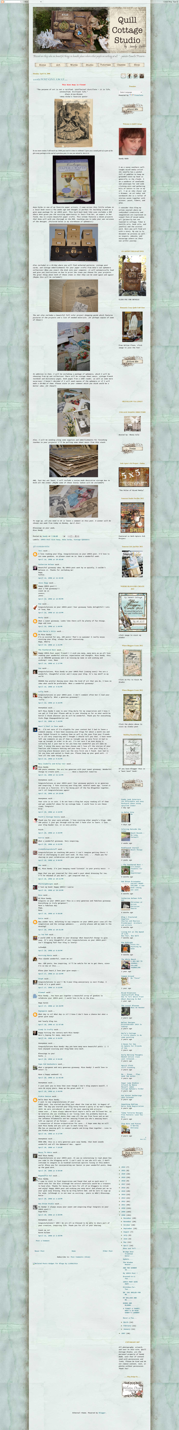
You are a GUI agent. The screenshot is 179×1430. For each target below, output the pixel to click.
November (127, 1222)
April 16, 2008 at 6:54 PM (50, 951)
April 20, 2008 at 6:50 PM (50, 1215)
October (127, 1225)
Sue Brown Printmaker (131, 882)
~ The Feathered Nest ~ (132, 865)
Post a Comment (43, 1241)
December (127, 1218)
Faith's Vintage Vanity (49, 817)
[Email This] (69, 536)
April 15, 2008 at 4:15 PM (50, 812)
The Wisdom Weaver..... (129, 1264)
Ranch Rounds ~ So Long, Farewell (137, 835)
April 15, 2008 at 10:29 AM (50, 794)
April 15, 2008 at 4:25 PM (50, 833)
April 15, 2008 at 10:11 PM (50, 879)
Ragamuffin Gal (45, 1176)
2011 (123, 1205)
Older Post (108, 1251)
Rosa (40, 895)
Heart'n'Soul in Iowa (48, 726)
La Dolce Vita (127, 812)
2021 (123, 1171)
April (126, 1246)
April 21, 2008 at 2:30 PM (50, 1236)
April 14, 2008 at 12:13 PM (50, 613)
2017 (123, 1184)
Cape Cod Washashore (47, 1064)
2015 (123, 1191)
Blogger (102, 1413)
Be (132, 814)
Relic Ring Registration (132, 1106)
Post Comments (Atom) (80, 1257)
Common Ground (127, 976)
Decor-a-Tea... (130, 1318)
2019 (123, 1177)
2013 (123, 1198)
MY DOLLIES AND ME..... (130, 1299)
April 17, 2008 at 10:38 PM (50, 1006)
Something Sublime (129, 1104)
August (126, 1232)
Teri (40, 551)
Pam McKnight (127, 943)
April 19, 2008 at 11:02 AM (50, 1078)
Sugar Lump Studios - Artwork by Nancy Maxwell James (131, 1085)
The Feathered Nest (47, 650)
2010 (123, 1208)
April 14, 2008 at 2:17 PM (50, 663)
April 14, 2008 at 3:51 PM (50, 687)
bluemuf (41, 992)
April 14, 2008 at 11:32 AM (50, 578)
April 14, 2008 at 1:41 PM (50, 645)
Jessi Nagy (43, 583)
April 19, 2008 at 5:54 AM (50, 1059)
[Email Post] (64, 536)
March (126, 1322)
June (125, 1239)
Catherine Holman (46, 564)
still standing (128, 1068)
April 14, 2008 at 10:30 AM (50, 560)
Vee (39, 668)
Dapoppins (42, 1011)
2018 (123, 1181)
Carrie (41, 838)
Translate (138, 95)
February (127, 1326)
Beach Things (136, 850)
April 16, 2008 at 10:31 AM (50, 930)
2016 (123, 1188)
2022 (123, 1167)
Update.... (128, 1259)
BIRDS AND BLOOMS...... (130, 1304)
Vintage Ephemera (81, 540)
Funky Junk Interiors (131, 799)
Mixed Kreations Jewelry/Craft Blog (130, 994)
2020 (123, 1174)
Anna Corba (67, 540)
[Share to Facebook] (76, 536)
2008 (123, 1215)
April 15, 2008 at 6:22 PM (50, 844)
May (125, 1242)
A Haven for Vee (128, 1044)
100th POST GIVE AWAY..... (130, 1283)
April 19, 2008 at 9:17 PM (50, 1134)
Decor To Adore (45, 1152)
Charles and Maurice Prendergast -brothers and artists (131, 923)
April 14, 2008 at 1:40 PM (50, 626)
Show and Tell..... (132, 1249)
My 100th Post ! (130, 1273)
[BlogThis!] (71, 536)
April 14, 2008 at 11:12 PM (50, 775)
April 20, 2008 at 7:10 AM (50, 1147)
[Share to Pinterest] (78, 536)
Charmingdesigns (45, 884)
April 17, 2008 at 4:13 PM (50, 988)
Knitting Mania (45, 955)
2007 (123, 1333)
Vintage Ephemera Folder (132, 1089)
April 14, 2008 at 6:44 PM (50, 703)
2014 (123, 1195)
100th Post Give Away (50, 540)
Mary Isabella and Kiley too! (52, 764)
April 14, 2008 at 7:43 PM (50, 721)
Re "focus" (135, 978)
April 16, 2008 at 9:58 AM (50, 914)
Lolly (40, 692)
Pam (39, 604)
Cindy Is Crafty (45, 1030)
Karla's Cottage (128, 1033)
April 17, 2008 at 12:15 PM (50, 974)
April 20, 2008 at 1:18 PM (50, 1199)
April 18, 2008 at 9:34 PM (50, 1038)
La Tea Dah (43, 935)
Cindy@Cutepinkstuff (47, 849)
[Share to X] (73, 536)
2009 (123, 1212)
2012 (123, 1201)
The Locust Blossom (130, 1006)
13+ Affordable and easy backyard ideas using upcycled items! (132, 804)
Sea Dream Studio (46, 1204)
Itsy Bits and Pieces (131, 1124)
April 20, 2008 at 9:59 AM (50, 1171)
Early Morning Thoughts (132, 1055)
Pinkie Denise (44, 1096)
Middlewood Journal (130, 848)
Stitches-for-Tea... (129, 1288)
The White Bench (128, 959)
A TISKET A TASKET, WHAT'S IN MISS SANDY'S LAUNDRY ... (132, 1312)
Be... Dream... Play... (132, 1074)
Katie (40, 918)
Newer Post (39, 1251)
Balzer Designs (128, 1023)
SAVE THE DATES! (128, 1076)
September (128, 1228)
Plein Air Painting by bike (136, 947)
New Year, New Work (130, 936)
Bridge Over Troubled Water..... (129, 1254)
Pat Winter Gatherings (131, 1096)
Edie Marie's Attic (47, 631)
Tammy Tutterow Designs (132, 1113)
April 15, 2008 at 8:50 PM (50, 860)
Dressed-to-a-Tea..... (129, 1278)
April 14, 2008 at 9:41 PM (50, 759)
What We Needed (137, 1008)
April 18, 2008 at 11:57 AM (50, 1025)
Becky (40, 618)
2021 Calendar (127, 1097)
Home (74, 1251)
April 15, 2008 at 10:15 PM (50, 890)
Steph (40, 979)
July (125, 1235)
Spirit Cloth (127, 1066)
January (127, 1329)
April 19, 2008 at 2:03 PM (50, 1091)
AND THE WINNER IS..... (130, 1269)
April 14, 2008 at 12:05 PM (50, 599)
